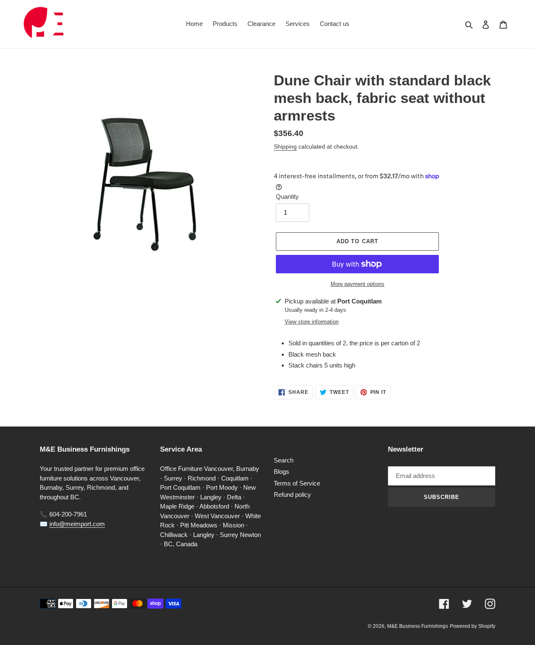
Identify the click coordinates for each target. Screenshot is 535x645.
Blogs (281, 471)
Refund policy (292, 494)
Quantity (287, 196)
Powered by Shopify (472, 626)
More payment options (358, 284)
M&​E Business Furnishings (417, 626)
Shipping (285, 146)
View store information (312, 322)
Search (283, 460)
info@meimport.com (77, 523)
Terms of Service (297, 483)
